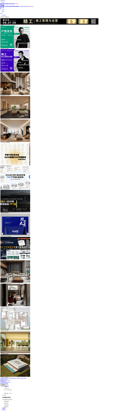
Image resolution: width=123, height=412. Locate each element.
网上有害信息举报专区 (4, 383)
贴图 (3, 9)
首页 (3, 2)
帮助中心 (15, 378)
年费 (3, 10)
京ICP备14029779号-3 (4, 379)
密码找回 (11, 378)
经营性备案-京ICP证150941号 (5, 380)
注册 (5, 15)
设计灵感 (1, 378)
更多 (3, 11)
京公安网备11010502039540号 (5, 382)
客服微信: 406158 (3, 381)
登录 (3, 15)
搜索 (1, 13)
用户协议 (8, 378)
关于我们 (5, 378)
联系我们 (18, 378)
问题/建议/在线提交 (23, 378)
